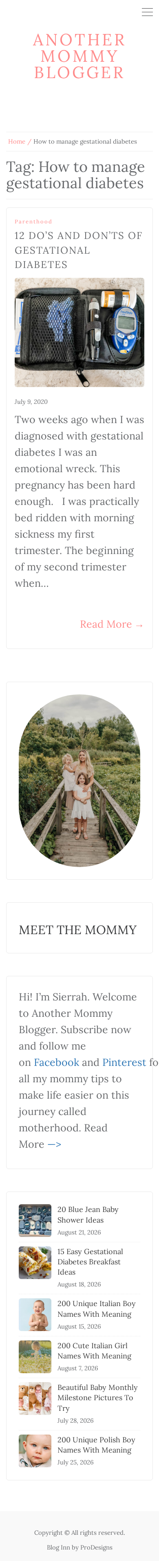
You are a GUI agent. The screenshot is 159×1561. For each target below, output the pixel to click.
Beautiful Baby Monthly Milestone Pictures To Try (97, 1397)
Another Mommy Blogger (79, 56)
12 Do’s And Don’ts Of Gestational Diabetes (79, 250)
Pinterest (124, 1062)
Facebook (56, 1062)
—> (54, 1144)
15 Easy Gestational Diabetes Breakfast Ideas (90, 1262)
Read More (112, 624)
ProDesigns (96, 1547)
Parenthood (34, 221)
